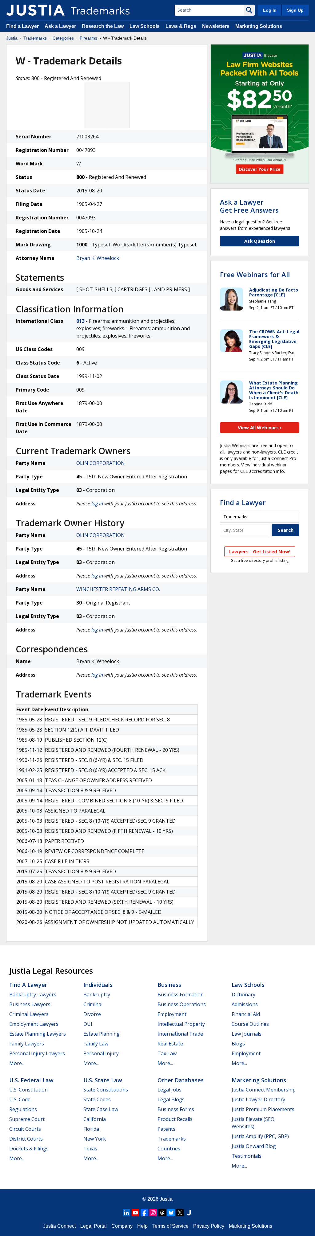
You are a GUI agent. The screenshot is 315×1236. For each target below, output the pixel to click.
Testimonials (246, 1156)
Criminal (92, 1004)
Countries (169, 1148)
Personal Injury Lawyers (37, 1053)
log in (97, 503)
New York (94, 1138)
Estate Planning (101, 1033)
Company (122, 1226)
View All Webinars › (260, 427)
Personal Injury (101, 1053)
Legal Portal (93, 1226)
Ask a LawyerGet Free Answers (249, 205)
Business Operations (182, 1004)
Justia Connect (59, 1226)
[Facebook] (144, 1212)
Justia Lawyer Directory (258, 1099)
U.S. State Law (102, 1080)
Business (169, 984)
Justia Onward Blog (254, 1146)
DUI (87, 1024)
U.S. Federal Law (31, 1080)
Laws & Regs (180, 26)
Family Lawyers (26, 1043)
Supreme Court (27, 1119)
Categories (63, 38)
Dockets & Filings (29, 1148)
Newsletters (215, 26)
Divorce (92, 1014)
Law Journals (246, 1033)
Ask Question (259, 241)
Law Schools (145, 26)
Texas (90, 1148)
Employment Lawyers (33, 1024)
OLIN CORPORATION (100, 463)
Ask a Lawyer (60, 26)
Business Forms (176, 1109)
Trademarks (35, 38)
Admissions (245, 1004)
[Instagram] (153, 1212)
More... (17, 1063)
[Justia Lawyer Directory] (189, 1212)
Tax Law (167, 1053)
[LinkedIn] (126, 1212)
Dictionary (243, 994)
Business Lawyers (29, 1004)
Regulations (23, 1109)
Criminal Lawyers (29, 1014)
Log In (270, 10)
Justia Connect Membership (264, 1089)
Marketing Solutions (258, 26)
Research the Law (103, 26)
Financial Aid (246, 1014)
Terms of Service (170, 1226)
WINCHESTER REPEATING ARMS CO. (118, 589)
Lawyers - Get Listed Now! (259, 551)
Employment (172, 1014)
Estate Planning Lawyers (37, 1033)
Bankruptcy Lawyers (32, 994)
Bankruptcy (96, 994)
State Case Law (100, 1109)
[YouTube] (135, 1212)
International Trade (180, 1033)
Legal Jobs (169, 1089)
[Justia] (35, 10)
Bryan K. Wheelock (97, 258)
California (94, 1119)
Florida (91, 1129)
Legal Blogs (171, 1099)
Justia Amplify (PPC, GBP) (260, 1136)
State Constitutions (105, 1089)
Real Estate (170, 1043)
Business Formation (181, 994)
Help (142, 1226)
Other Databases (181, 1080)
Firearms (88, 38)
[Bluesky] (171, 1212)
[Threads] (162, 1212)
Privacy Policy (208, 1226)
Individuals (98, 984)
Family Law (95, 1043)
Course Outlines (250, 1024)
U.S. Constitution (28, 1089)
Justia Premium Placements (263, 1109)
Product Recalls (175, 1119)
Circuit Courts (25, 1129)
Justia (12, 38)
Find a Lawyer (22, 26)
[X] (180, 1212)
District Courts (26, 1138)
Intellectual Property (181, 1024)
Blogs (238, 1043)
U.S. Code (19, 1099)
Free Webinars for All (255, 274)
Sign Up (295, 10)
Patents (166, 1129)
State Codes (97, 1099)
